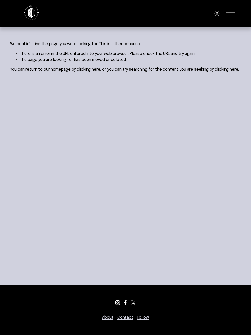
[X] (133, 302)
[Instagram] (117, 302)
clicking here (88, 69)
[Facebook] (125, 302)
